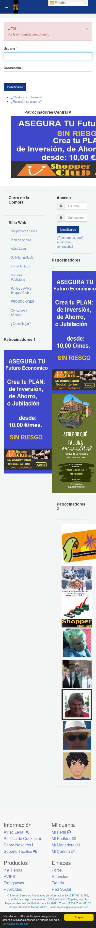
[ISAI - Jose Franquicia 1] (77, 581)
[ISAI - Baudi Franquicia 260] (77, 612)
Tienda (58, 883)
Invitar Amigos (20, 266)
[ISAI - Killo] (77, 642)
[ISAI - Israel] (77, 766)
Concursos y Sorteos (19, 312)
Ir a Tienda (13, 870)
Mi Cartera (61, 851)
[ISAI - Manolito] (77, 673)
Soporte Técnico (18, 851)
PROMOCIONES (22, 301)
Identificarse (15, 87)
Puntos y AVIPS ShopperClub (21, 290)
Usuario (10, 49)
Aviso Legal (19, 248)
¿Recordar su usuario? (26, 101)
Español (60, 3)
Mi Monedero (64, 845)
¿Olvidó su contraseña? (27, 97)
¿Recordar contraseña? (65, 244)
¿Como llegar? (21, 323)
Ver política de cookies (15, 924)
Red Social (61, 889)
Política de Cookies (21, 838)
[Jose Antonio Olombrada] (28, 411)
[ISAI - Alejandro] (77, 704)
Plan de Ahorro (21, 240)
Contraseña (13, 68)
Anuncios (60, 876)
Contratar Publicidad (18, 277)
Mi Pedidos (62, 838)
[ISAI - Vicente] (77, 735)
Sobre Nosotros (18, 845)
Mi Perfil (59, 832)
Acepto (79, 917)
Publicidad (13, 889)
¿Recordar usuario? (70, 237)
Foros (57, 870)
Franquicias (14, 883)
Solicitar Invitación (23, 257)
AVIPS (9, 876)
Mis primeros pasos (24, 231)
